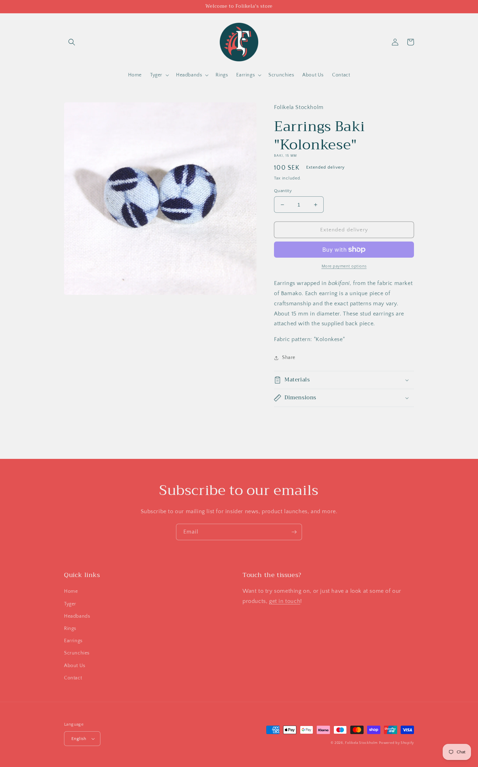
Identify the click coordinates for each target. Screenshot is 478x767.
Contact (73, 678)
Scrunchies (77, 653)
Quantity (283, 190)
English (78, 738)
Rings (70, 628)
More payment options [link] (344, 266)
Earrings (73, 641)
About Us (74, 665)
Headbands (77, 616)
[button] (71, 42)
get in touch (284, 601)
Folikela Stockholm (361, 743)
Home (71, 591)
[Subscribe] (294, 532)
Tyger (70, 604)
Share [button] (288, 357)
